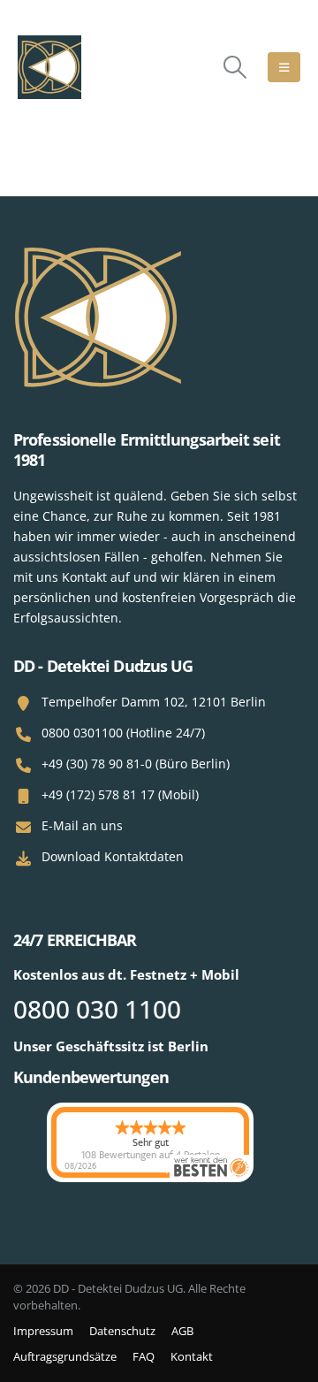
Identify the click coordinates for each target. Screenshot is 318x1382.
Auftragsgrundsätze (65, 1356)
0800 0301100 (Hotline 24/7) (123, 732)
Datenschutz (122, 1331)
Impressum (43, 1331)
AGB (182, 1331)
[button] (235, 67)
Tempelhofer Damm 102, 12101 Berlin (154, 701)
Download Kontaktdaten (113, 856)
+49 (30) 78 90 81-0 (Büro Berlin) (136, 763)
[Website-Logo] (49, 67)
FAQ (143, 1356)
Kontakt (191, 1356)
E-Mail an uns (82, 825)
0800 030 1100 (97, 1009)
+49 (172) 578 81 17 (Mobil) (120, 794)
